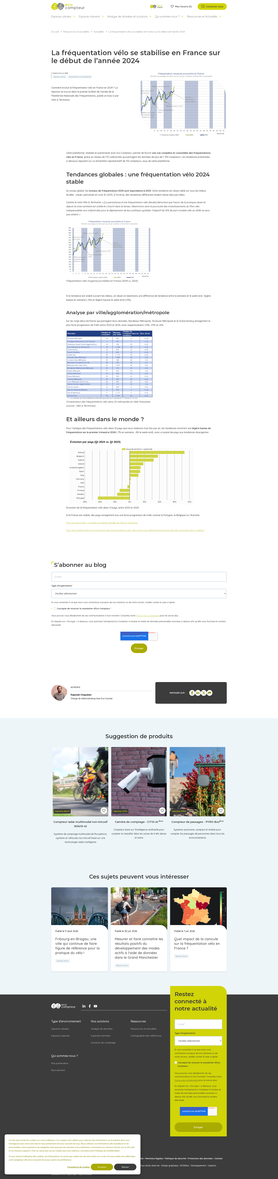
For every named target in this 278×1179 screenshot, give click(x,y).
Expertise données (100, 1035)
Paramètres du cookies (78, 1167)
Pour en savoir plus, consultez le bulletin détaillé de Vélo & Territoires (102, 522)
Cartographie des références (146, 1035)
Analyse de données (102, 1028)
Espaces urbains (60, 1028)
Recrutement (58, 1070)
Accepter (102, 1167)
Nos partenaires (59, 1063)
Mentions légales (154, 1158)
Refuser (125, 1167)
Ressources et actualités (76, 31)
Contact (218, 1158)
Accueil (55, 31)
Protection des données (200, 1158)
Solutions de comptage (103, 1042)
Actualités (99, 31)
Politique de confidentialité (147, 615)
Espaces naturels (60, 1035)
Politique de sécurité (175, 1158)
